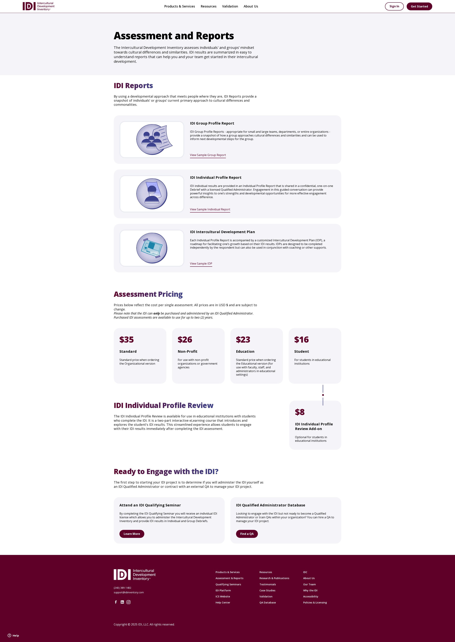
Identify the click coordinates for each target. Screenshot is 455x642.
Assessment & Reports (229, 578)
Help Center (223, 602)
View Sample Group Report (208, 155)
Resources (265, 572)
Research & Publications (274, 578)
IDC (305, 572)
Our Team (309, 584)
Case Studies (267, 590)
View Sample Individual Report (210, 209)
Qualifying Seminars (228, 584)
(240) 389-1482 (122, 587)
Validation (230, 6)
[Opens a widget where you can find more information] (13, 635)
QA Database (267, 602)
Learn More (132, 534)
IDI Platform (223, 590)
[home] (61, 6)
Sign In (394, 6)
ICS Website (223, 596)
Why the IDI (310, 590)
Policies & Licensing (315, 602)
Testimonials (267, 584)
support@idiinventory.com (129, 592)
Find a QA (247, 534)
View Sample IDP (201, 263)
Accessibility (310, 596)
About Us (309, 578)
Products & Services (179, 6)
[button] (179, 6)
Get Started (419, 6)
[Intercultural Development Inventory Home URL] (155, 575)
